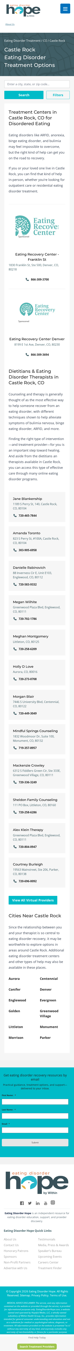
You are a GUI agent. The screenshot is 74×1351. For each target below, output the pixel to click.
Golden (14, 1011)
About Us (10, 24)
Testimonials (46, 1239)
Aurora (14, 978)
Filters (58, 95)
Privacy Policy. (40, 1295)
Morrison (16, 1037)
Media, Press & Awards (53, 1245)
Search (23, 95)
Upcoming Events (50, 1257)
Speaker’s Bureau (50, 1251)
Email (6, 1124)
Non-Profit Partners (17, 1262)
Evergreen (48, 1000)
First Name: (9, 1095)
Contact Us (11, 1245)
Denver (46, 989)
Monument (49, 1027)
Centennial (49, 978)
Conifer (14, 989)
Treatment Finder (50, 1268)
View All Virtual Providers (33, 900)
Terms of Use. (58, 1295)
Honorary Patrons (16, 1251)
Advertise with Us (15, 1268)
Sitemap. (25, 1295)
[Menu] (65, 8)
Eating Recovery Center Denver (37, 339)
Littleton (16, 1027)
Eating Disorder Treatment (22, 41)
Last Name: (9, 1109)
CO (45, 41)
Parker (45, 1037)
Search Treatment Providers (37, 1346)
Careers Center (48, 1262)
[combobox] (37, 84)
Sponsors (10, 1257)
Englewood (17, 1000)
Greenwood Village (49, 1013)
